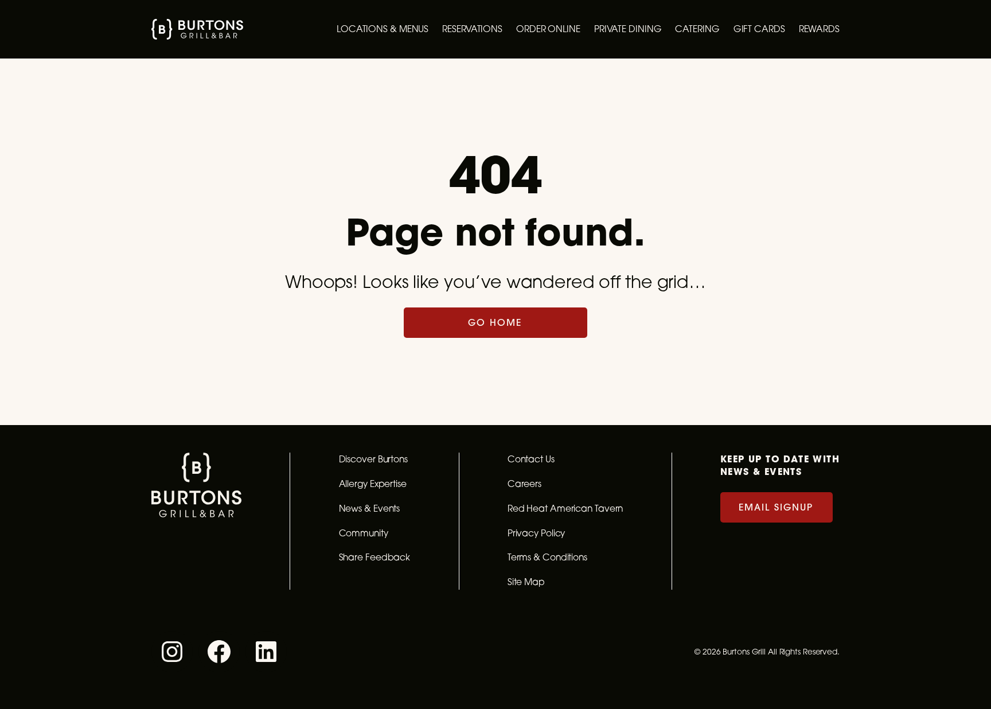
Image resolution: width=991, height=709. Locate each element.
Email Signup (776, 507)
